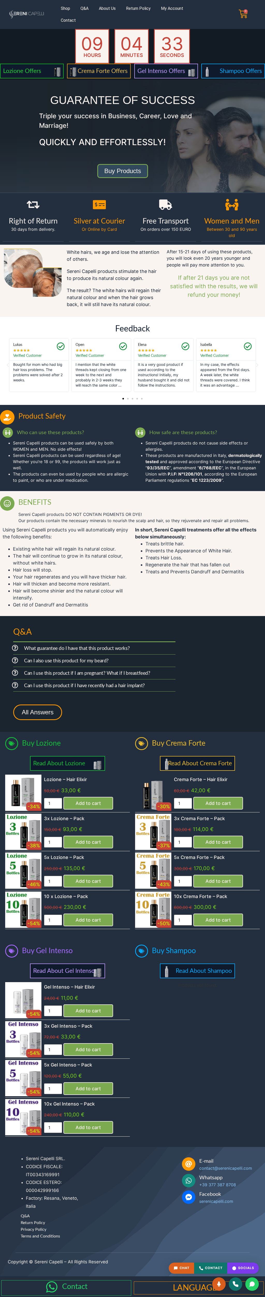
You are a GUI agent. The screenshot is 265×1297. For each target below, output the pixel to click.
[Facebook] (188, 1197)
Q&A (84, 8)
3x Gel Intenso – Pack (68, 1026)
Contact (68, 20)
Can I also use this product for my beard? (66, 660)
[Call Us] (235, 1284)
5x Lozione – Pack (64, 857)
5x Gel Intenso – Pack (68, 1065)
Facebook (210, 1194)
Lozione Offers (22, 71)
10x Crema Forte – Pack (200, 896)
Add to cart (88, 803)
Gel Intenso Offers (161, 71)
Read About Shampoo (204, 971)
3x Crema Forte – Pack (199, 818)
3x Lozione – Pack (64, 818)
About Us (107, 8)
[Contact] (51, 1286)
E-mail (206, 1161)
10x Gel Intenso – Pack (69, 1104)
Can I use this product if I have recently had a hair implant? (84, 685)
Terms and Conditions (40, 1236)
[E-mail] (188, 1164)
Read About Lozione (59, 763)
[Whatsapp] (188, 1180)
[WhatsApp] (252, 1284)
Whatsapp (211, 1177)
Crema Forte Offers (103, 71)
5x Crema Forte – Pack (199, 857)
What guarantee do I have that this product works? (77, 648)
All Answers (38, 712)
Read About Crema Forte (200, 763)
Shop (65, 8)
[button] (7, 365)
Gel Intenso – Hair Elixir (69, 987)
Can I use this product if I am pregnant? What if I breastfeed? (87, 673)
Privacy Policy (33, 1229)
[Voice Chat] (219, 1284)
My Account (172, 8)
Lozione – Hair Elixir (65, 779)
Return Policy (138, 8)
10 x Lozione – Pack (66, 896)
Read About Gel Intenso (64, 971)
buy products (122, 170)
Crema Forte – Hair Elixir (200, 779)
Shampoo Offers (241, 71)
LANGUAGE (195, 1288)
